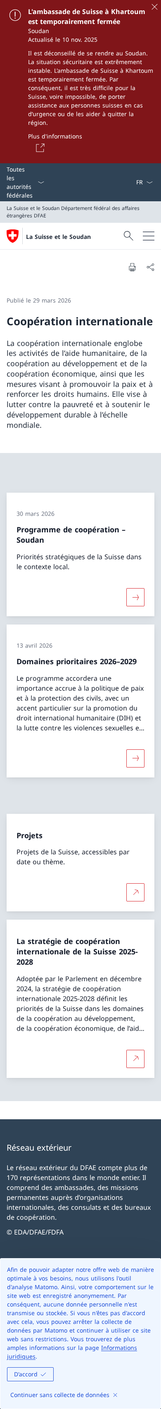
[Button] (39, 148)
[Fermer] (154, 6)
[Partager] (150, 267)
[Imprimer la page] (132, 267)
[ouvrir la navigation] (148, 236)
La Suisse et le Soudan (58, 237)
